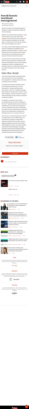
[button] (1, 2)
